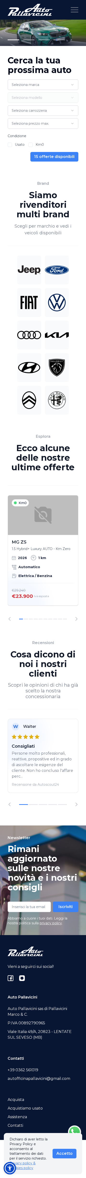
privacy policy (51, 923)
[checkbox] (10, 145)
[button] (10, 1168)
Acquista (16, 1099)
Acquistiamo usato (25, 1108)
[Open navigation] (74, 10)
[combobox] (43, 84)
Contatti (15, 1125)
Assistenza (17, 1117)
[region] (43, 558)
